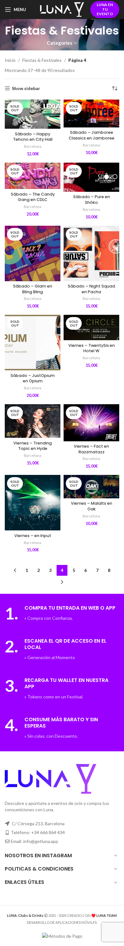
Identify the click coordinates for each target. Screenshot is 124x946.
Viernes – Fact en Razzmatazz (91, 449)
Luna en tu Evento (105, 9)
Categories (59, 43)
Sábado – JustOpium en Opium (32, 378)
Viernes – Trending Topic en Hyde (32, 445)
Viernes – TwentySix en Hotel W (91, 348)
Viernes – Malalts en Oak (91, 506)
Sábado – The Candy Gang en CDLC (33, 197)
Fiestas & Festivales (42, 60)
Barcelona (32, 146)
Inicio (10, 60)
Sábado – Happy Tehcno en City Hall (32, 136)
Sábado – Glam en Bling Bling (32, 289)
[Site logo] (62, 9)
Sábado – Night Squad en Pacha (91, 289)
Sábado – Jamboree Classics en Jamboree (91, 135)
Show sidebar (26, 88)
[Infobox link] (62, 613)
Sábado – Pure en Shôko (91, 199)
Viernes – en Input (32, 535)
